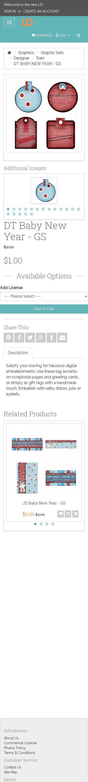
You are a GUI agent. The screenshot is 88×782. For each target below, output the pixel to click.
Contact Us (12, 767)
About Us (11, 738)
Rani (40, 58)
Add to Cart (44, 308)
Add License (11, 287)
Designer (21, 58)
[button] (50, 35)
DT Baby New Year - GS (37, 63)
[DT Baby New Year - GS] (44, 117)
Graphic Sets (52, 52)
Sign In (10, 11)
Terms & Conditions (19, 753)
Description (18, 352)
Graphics (26, 52)
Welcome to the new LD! (23, 5)
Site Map (10, 772)
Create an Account (41, 11)
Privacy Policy (15, 748)
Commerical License (20, 743)
